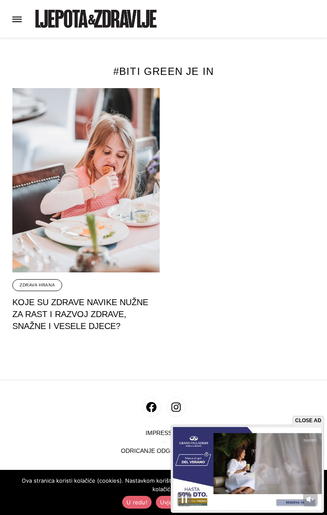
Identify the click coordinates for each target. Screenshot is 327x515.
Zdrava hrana (37, 285)
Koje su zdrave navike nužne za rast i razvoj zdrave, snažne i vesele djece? (80, 314)
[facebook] (151, 407)
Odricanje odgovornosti (163, 451)
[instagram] (176, 407)
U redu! (136, 502)
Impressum (163, 433)
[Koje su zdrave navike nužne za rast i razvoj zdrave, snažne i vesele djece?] (86, 180)
